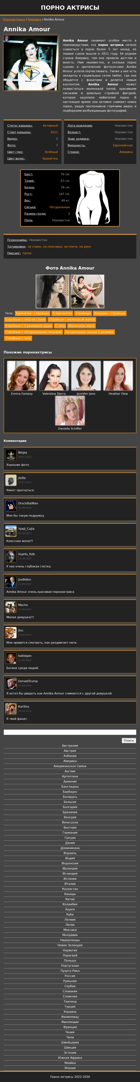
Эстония (70, 1052)
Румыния (70, 981)
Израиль (70, 853)
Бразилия (70, 812)
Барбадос (70, 791)
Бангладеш (70, 786)
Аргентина (70, 776)
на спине (34, 246)
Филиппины (70, 1017)
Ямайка (70, 1063)
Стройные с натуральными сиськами (33, 332)
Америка (34, 19)
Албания (70, 756)
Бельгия (70, 802)
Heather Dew (118, 393)
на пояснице (52, 246)
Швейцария (70, 1042)
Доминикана (70, 848)
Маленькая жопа (81, 325)
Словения (70, 996)
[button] (52, 292)
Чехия (70, 1032)
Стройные (83, 313)
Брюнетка (50, 158)
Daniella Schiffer (70, 428)
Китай (70, 899)
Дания (70, 843)
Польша (70, 960)
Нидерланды (70, 940)
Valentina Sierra (54, 393)
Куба (70, 914)
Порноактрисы (14, 19)
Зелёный (51, 152)
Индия (70, 858)
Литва (70, 924)
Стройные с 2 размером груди (28, 325)
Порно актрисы (70, 7)
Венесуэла (70, 822)
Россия (70, 976)
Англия (70, 771)
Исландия (70, 873)
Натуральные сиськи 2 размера (89, 332)
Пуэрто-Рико (70, 971)
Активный (50, 125)
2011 (54, 132)
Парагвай (70, 955)
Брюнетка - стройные (32, 313)
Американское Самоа (70, 766)
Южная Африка (70, 1058)
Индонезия (70, 863)
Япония (70, 1068)
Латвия (70, 919)
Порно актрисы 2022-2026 (70, 1077)
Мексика (70, 930)
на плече (70, 246)
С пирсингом (62, 313)
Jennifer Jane (86, 393)
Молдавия (70, 935)
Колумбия (70, 904)
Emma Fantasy (22, 393)
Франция (70, 1027)
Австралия (70, 745)
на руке (85, 246)
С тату (60, 325)
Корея (70, 909)
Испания (70, 878)
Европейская (123, 145)
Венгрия (70, 817)
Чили (70, 1037)
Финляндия (70, 1022)
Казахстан (70, 889)
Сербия (70, 986)
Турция (70, 1006)
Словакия (70, 991)
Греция (70, 838)
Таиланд (70, 1001)
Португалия (70, 965)
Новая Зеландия (70, 945)
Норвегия (70, 950)
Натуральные (60, 207)
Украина (70, 1011)
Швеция (70, 1047)
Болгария (70, 807)
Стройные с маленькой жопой (72, 319)
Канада (70, 894)
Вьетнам (70, 827)
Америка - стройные (109, 313)
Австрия (70, 751)
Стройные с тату (18, 338)
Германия (70, 832)
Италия (70, 884)
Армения (70, 781)
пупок (27, 253)
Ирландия (70, 868)
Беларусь (70, 797)
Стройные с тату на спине (25, 319)
